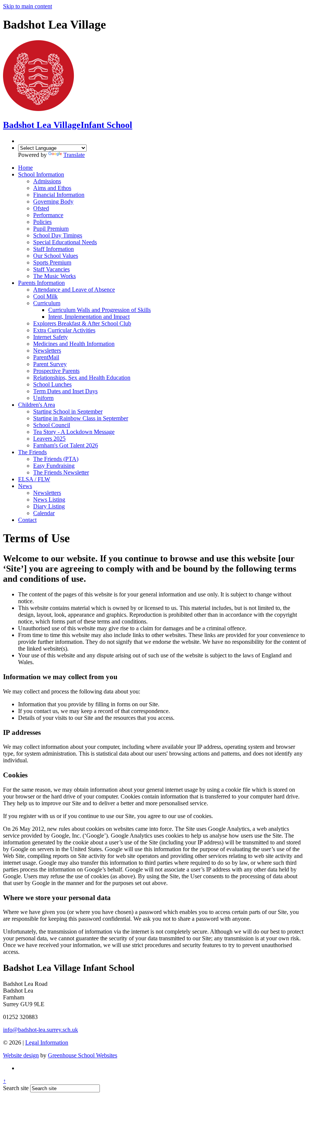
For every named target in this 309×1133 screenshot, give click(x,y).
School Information (41, 174)
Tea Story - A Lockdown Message (74, 432)
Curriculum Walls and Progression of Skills (99, 310)
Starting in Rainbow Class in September (80, 418)
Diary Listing (49, 506)
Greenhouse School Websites (82, 1055)
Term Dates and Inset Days (65, 391)
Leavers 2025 (49, 438)
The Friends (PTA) (55, 459)
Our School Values (55, 255)
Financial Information (58, 195)
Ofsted (41, 208)
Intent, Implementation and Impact (89, 316)
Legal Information (46, 1042)
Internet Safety (50, 337)
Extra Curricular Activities (64, 330)
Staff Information (53, 249)
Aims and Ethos (52, 188)
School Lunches (52, 384)
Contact (27, 520)
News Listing (49, 499)
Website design (21, 1055)
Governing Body (53, 201)
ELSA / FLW (34, 479)
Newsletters (47, 350)
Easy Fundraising (54, 465)
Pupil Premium (51, 228)
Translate (74, 155)
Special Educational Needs (65, 242)
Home (25, 167)
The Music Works (54, 276)
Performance (48, 215)
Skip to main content (27, 6)
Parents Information (41, 283)
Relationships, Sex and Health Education (81, 377)
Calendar (44, 513)
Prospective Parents (56, 371)
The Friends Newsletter (61, 472)
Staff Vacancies (51, 269)
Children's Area (36, 404)
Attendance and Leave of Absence (74, 289)
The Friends (32, 452)
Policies (42, 222)
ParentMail (46, 357)
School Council (51, 425)
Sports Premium (52, 262)
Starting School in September (67, 411)
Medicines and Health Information (74, 344)
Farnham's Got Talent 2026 (65, 445)
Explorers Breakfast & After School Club (82, 323)
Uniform (43, 398)
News (25, 486)
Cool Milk (45, 296)
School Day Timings (57, 235)
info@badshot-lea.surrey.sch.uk (40, 1030)
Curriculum (46, 303)
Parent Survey (50, 364)
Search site (16, 1088)
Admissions (47, 181)
